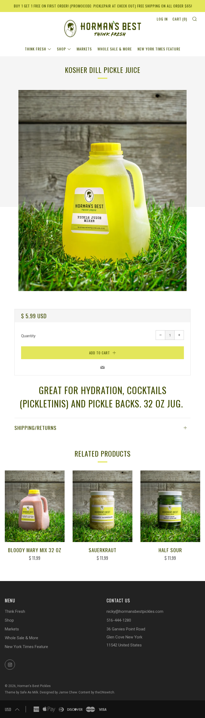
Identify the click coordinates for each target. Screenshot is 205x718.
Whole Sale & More (114, 49)
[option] (102, 190)
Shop (61, 49)
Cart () (179, 19)
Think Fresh (35, 49)
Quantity (28, 336)
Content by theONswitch (96, 692)
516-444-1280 (119, 620)
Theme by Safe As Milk (21, 692)
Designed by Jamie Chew (58, 692)
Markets (84, 49)
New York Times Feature (158, 49)
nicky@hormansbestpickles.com (135, 611)
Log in (162, 19)
